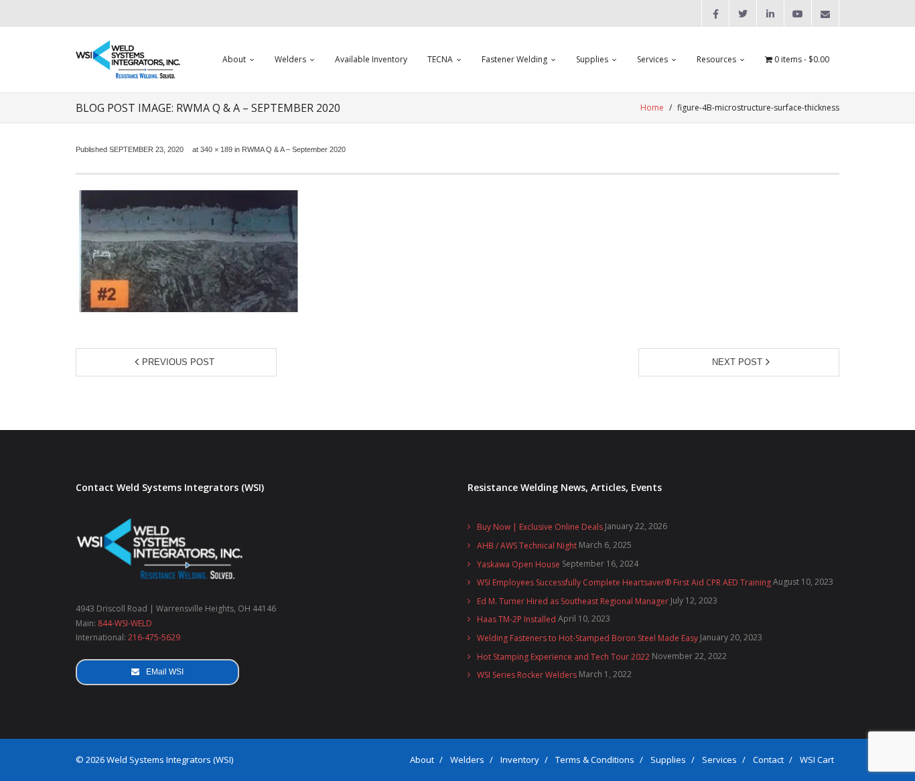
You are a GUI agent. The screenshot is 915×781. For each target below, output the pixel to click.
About (422, 760)
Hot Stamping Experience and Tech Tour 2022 (563, 656)
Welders (467, 760)
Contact (768, 760)
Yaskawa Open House (518, 564)
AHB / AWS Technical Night (527, 545)
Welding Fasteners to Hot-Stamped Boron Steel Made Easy (587, 638)
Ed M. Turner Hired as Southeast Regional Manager (572, 601)
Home (652, 107)
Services (719, 760)
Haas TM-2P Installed (516, 619)
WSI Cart (817, 760)
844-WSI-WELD (125, 623)
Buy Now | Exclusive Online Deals (540, 526)
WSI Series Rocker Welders (527, 675)
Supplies (668, 760)
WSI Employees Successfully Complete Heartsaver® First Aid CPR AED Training (624, 582)
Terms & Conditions (594, 760)
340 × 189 (216, 149)
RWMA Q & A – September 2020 (294, 149)
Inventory (519, 760)
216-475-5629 (154, 637)
